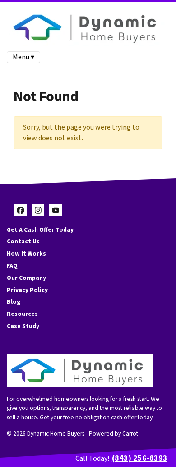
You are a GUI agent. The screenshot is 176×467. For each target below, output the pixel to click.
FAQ (12, 265)
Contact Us (23, 241)
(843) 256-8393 (139, 458)
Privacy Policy (27, 290)
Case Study (23, 326)
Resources (22, 314)
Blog (13, 301)
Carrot (130, 433)
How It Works (26, 253)
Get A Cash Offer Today (40, 229)
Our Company (26, 278)
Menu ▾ (23, 57)
